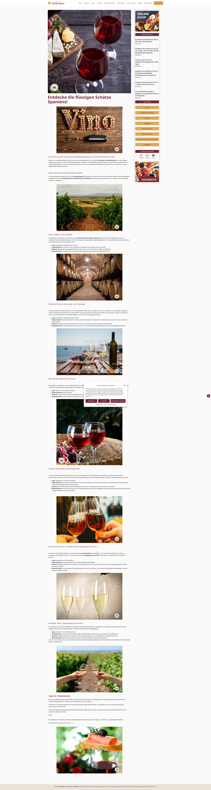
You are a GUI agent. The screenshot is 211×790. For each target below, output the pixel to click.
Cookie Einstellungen (99, 786)
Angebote (147, 145)
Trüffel (93, 3)
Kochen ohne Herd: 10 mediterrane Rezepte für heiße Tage (146, 62)
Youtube (153, 158)
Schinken (99, 3)
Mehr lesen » (138, 43)
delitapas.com (70, 723)
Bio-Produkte (121, 3)
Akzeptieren (91, 401)
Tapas (80, 3)
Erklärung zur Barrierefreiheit (118, 786)
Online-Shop (158, 3)
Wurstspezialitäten (109, 3)
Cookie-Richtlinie (99, 404)
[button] (125, 385)
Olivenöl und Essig (147, 113)
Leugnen (103, 401)
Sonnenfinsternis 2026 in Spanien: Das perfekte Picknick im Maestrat (147, 93)
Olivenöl (86, 3)
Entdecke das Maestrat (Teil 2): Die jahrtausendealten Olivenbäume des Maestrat (146, 73)
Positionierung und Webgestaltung (138, 786)
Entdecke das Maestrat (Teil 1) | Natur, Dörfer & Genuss (146, 83)
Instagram (147, 158)
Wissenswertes (148, 3)
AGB (105, 404)
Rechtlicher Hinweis (111, 404)
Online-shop (152, 786)
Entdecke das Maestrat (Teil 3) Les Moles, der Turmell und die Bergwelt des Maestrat (146, 51)
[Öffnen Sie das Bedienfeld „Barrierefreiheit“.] (208, 396)
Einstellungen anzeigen (118, 401)
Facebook (141, 158)
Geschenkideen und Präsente (147, 139)
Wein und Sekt (131, 3)
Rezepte (139, 3)
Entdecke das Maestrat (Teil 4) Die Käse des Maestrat (146, 40)
